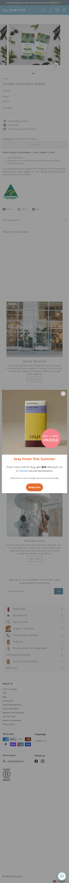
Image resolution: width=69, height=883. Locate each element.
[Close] (63, 394)
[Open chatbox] (61, 876)
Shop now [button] (34, 487)
